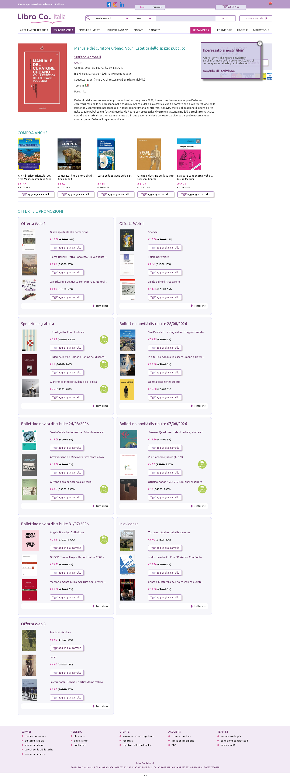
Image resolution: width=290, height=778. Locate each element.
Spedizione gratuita (37, 323)
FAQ (174, 745)
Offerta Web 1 (131, 223)
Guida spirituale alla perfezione (69, 231)
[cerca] (225, 18)
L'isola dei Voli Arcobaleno (164, 281)
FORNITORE (224, 30)
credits (145, 775)
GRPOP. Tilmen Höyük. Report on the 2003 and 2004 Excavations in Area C (95, 557)
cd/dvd (139, 30)
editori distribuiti (34, 740)
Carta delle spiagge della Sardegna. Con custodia (126, 175)
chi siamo (79, 736)
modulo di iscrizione (219, 71)
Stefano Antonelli (87, 57)
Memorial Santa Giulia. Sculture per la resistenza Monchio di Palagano (93, 581)
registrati (157, 7)
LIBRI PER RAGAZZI (117, 30)
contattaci (80, 745)
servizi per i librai (34, 745)
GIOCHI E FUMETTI (89, 30)
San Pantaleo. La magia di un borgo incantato (176, 332)
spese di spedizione (183, 740)
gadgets (154, 30)
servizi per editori (35, 754)
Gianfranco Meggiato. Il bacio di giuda (73, 381)
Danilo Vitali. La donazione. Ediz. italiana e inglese (80, 432)
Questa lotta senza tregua (164, 381)
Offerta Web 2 (33, 223)
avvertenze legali (231, 736)
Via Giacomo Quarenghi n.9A (165, 456)
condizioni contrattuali (234, 740)
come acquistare (181, 736)
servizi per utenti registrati (138, 736)
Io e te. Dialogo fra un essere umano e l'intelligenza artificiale (185, 356)
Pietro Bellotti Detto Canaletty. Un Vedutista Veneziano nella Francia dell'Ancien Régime (104, 256)
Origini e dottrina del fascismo (155, 175)
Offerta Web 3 (33, 624)
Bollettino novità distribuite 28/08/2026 (153, 323)
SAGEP (78, 62)
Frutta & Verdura (60, 632)
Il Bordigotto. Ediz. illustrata (67, 332)
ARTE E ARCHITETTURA (34, 30)
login (142, 7)
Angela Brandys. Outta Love (67, 532)
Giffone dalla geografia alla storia (71, 481)
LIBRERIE (242, 30)
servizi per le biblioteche (39, 749)
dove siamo (81, 740)
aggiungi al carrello (39, 194)
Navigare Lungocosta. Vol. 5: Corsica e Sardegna (206, 175)
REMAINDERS (201, 30)
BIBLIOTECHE (261, 30)
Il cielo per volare (158, 256)
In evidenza (128, 524)
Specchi (153, 231)
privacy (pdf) (228, 745)
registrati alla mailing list (137, 745)
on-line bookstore (35, 736)
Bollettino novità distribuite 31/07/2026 (55, 524)
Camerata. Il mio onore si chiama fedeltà (82, 175)
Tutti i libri (102, 305)
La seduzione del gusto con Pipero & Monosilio (79, 281)
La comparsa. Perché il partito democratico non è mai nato (86, 681)
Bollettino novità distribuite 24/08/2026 (55, 424)
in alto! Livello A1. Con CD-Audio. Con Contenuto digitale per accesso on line (195, 557)
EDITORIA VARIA (63, 30)
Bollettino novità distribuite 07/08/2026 (153, 424)
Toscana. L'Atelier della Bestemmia (169, 532)
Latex (53, 657)
